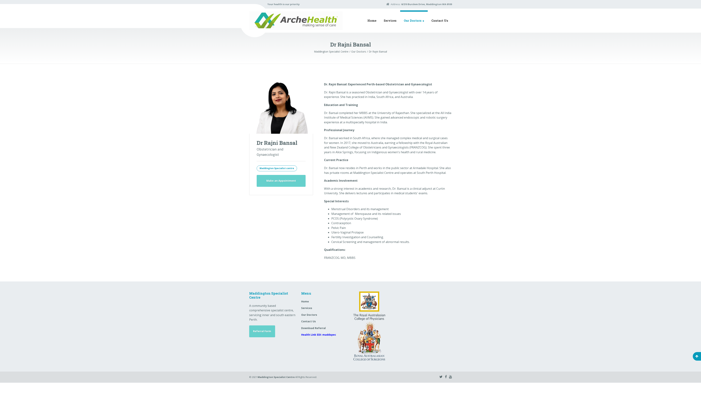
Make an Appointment (281, 180)
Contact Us (439, 20)
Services (390, 20)
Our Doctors (413, 20)
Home (371, 20)
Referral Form (262, 331)
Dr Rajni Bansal (277, 142)
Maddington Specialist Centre (276, 377)
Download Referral (313, 328)
